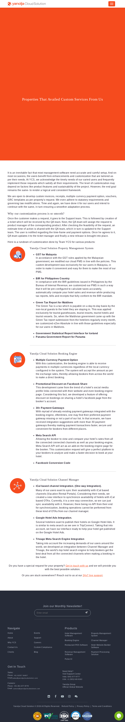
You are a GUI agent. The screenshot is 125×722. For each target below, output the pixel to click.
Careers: (11, 683)
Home (10, 633)
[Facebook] (55, 696)
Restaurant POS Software (76, 645)
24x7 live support (93, 575)
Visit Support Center (71, 674)
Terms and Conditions (102, 706)
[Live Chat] (76, 696)
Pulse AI (68, 659)
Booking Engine (72, 640)
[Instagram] (69, 696)
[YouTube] (62, 696)
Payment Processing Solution (100, 653)
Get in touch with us (77, 565)
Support (37, 638)
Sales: (10, 672)
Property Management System (101, 634)
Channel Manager (99, 640)
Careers (37, 642)
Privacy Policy (83, 706)
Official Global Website (72, 687)
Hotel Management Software (73, 634)
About (10, 638)
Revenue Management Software (75, 653)
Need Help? (67, 671)
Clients (11, 652)
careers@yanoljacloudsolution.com (26, 688)
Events (37, 633)
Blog (36, 652)
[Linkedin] (49, 696)
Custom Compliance (43, 647)
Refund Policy (68, 706)
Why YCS (12, 642)
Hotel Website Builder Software (101, 646)
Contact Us (13, 647)
